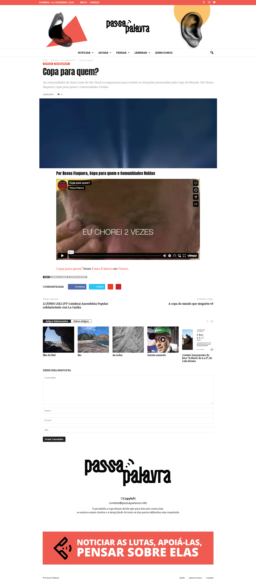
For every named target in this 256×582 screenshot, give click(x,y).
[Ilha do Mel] (58, 340)
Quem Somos (164, 52)
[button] (212, 53)
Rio (79, 355)
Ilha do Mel (49, 355)
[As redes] (128, 340)
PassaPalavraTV (68, 60)
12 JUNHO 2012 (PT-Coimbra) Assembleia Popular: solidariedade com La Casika (75, 305)
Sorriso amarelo (156, 355)
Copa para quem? (69, 269)
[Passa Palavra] (128, 27)
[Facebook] (204, 2)
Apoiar (103, 52)
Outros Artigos (81, 321)
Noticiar (84, 52)
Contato (94, 2)
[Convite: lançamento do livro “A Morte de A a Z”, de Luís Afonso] (198, 340)
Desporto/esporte (78, 277)
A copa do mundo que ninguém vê (191, 303)
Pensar (121, 52)
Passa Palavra (102, 269)
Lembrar (140, 52)
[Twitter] (214, 2)
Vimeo (123, 269)
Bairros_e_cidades (59, 277)
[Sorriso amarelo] (163, 340)
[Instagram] (209, 2)
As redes (117, 355)
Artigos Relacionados (57, 321)
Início (83, 2)
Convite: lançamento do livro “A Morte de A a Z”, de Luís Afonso (197, 358)
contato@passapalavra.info (128, 503)
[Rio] (93, 340)
